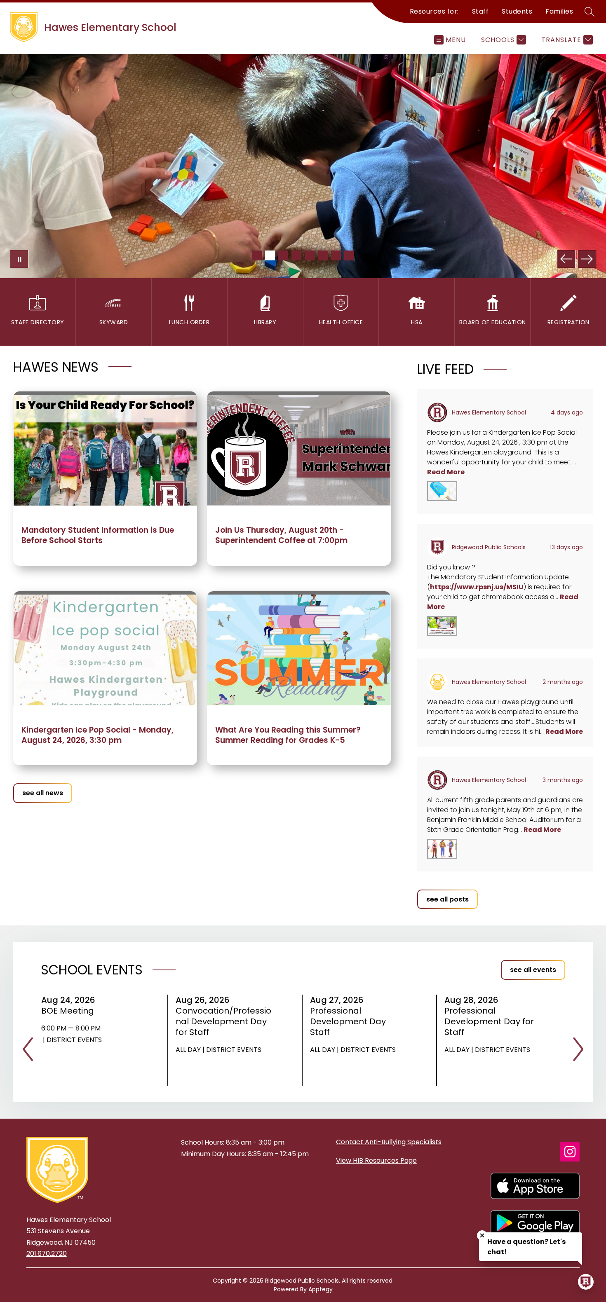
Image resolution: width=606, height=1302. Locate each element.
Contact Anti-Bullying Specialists (389, 1142)
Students (517, 11)
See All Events (533, 969)
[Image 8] (349, 255)
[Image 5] (310, 255)
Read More (446, 472)
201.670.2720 (46, 1253)
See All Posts (447, 899)
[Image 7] (336, 255)
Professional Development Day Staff (348, 1021)
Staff (480, 11)
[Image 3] (283, 255)
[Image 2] (270, 255)
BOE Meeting (70, 1010)
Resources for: (434, 11)
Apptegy (320, 1289)
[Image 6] (323, 255)
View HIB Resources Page (376, 1160)
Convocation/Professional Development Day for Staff (223, 1021)
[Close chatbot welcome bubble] (482, 1235)
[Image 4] (296, 255)
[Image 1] (257, 255)
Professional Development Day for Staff (489, 1021)
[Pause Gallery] (19, 259)
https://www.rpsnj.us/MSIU (477, 587)
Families (559, 11)
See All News (42, 793)
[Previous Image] (566, 259)
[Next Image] (587, 259)
